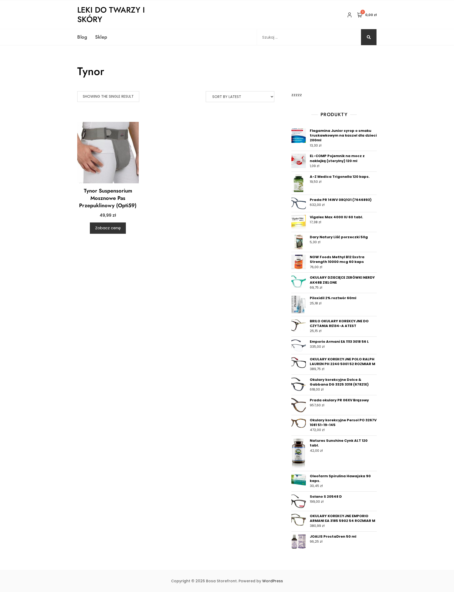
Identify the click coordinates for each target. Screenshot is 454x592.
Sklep (101, 37)
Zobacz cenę (108, 228)
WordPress (272, 581)
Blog (82, 37)
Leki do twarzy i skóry (111, 14)
